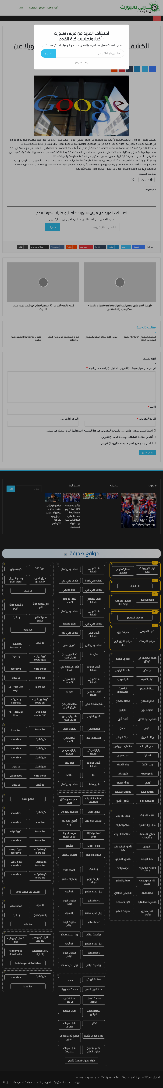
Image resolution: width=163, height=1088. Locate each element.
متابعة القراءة (81, 62)
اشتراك (48, 53)
